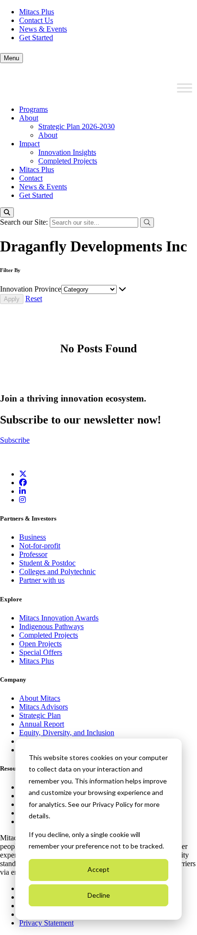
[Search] (7, 212)
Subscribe (15, 440)
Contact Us (36, 20)
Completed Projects (67, 161)
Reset (33, 298)
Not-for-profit (39, 546)
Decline (99, 895)
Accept (98, 869)
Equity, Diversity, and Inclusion (66, 732)
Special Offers (40, 652)
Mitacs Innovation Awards (58, 618)
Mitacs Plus (36, 12)
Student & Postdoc (47, 563)
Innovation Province (30, 289)
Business (32, 537)
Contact (31, 178)
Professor (33, 554)
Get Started (36, 37)
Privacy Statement (46, 923)
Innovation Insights (67, 152)
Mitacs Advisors (43, 707)
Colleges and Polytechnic (57, 571)
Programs (33, 109)
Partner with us (42, 580)
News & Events (43, 29)
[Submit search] (147, 222)
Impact (29, 144)
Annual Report (41, 724)
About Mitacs (39, 698)
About (28, 118)
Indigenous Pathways (51, 626)
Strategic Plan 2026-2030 (76, 126)
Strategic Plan (40, 715)
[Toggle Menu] (184, 88)
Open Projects (40, 644)
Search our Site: (25, 222)
